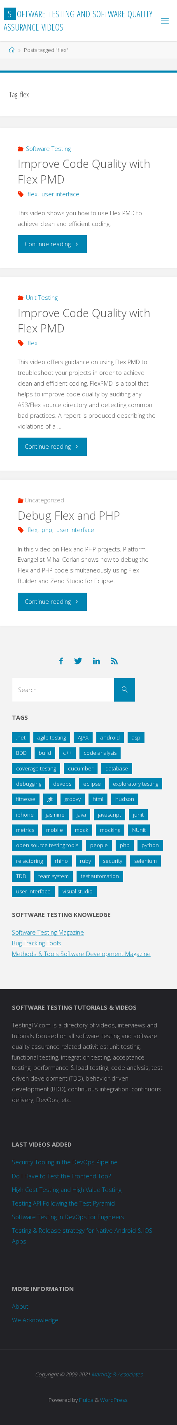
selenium (145, 860)
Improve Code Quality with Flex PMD (84, 320)
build (45, 752)
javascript (109, 814)
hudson (124, 799)
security (112, 860)
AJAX (83, 737)
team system (53, 876)
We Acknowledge (35, 1320)
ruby (85, 860)
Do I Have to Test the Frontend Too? (61, 1176)
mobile (54, 830)
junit (138, 814)
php (47, 530)
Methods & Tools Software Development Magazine (81, 954)
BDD (21, 752)
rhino (61, 860)
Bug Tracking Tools (36, 943)
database (116, 768)
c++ (67, 752)
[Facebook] (61, 661)
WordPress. (114, 1400)
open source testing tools (47, 845)
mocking (110, 830)
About (20, 1306)
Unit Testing (42, 297)
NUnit (139, 830)
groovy (73, 799)
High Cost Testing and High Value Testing (66, 1190)
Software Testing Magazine (48, 932)
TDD (21, 876)
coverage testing (36, 768)
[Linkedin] (96, 661)
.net (21, 737)
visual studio (78, 891)
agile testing (51, 737)
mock (81, 830)
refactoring (29, 860)
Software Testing (48, 149)
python (150, 845)
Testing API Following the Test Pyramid (63, 1203)
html (98, 799)
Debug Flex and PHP (69, 515)
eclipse (92, 783)
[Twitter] (78, 661)
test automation (100, 876)
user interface (60, 194)
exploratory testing (135, 783)
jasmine (55, 814)
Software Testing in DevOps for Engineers (68, 1217)
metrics (25, 830)
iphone (25, 814)
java (81, 814)
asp (136, 737)
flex (32, 194)
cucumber (80, 768)
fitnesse (25, 799)
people (99, 845)
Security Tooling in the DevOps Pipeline (65, 1162)
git (50, 799)
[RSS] (114, 661)
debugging (28, 783)
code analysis (100, 752)
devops (62, 783)
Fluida (85, 1400)
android (110, 737)
